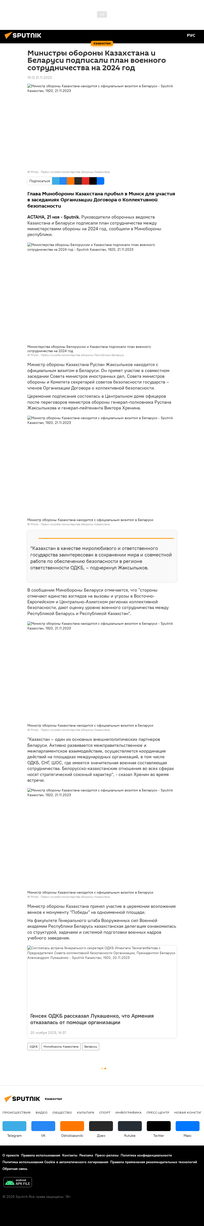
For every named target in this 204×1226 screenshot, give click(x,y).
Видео (42, 1112)
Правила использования (40, 1155)
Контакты (69, 1155)
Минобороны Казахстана (61, 1046)
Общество (62, 1112)
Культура (85, 1112)
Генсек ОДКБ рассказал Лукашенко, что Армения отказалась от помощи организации (92, 1018)
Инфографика (128, 1112)
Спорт (104, 1112)
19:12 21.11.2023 (39, 77)
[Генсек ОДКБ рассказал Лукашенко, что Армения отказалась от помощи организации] (102, 977)
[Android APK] (18, 1182)
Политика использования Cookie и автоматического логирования (55, 1162)
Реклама (86, 1155)
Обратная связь (14, 1168)
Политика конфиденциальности (146, 1155)
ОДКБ (34, 1046)
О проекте (10, 1155)
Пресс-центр (158, 1112)
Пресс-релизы (107, 1155)
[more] (171, 576)
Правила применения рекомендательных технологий (153, 1162)
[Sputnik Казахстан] (24, 39)
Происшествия (16, 1112)
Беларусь (90, 1046)
